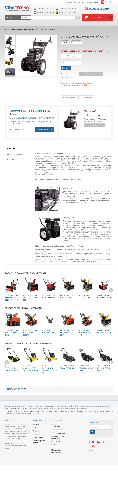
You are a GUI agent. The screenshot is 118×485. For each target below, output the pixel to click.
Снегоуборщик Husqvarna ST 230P (85, 332)
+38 (45, 9)
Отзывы (11, 160)
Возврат (36, 424)
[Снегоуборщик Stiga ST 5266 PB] (105, 320)
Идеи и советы (38, 437)
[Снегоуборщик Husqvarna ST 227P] (68, 320)
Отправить (65, 68)
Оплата (76, 2)
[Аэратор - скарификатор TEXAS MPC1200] (13, 355)
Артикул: (65, 40)
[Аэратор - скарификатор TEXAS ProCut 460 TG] (50, 355)
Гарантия (36, 434)
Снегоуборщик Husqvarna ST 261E (11, 332)
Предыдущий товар (69, 97)
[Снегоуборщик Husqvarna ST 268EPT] (31, 320)
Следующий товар (86, 97)
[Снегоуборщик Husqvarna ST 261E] (13, 320)
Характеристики (14, 154)
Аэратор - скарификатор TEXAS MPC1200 (11, 368)
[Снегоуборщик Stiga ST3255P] (68, 285)
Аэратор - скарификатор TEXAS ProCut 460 (31, 368)
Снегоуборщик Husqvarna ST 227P (67, 332)
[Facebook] (89, 450)
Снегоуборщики (28, 29)
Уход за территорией (15, 29)
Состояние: (76, 40)
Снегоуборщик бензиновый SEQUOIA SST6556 (12, 297)
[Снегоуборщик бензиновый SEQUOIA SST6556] (13, 285)
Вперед (10, 75)
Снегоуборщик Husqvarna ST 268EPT (30, 332)
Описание (11, 148)
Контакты (89, 2)
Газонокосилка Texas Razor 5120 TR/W (104, 368)
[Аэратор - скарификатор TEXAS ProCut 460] (31, 355)
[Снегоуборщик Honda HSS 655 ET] (105, 285)
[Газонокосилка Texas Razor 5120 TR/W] (105, 355)
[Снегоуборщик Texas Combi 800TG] (10, 40)
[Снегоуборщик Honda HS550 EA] (50, 285)
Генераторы (55, 441)
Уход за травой (57, 430)
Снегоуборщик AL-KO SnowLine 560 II (30, 297)
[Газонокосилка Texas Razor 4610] (68, 355)
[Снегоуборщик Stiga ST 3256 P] (87, 285)
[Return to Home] (5, 29)
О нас (82, 2)
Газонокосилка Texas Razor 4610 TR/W (86, 368)
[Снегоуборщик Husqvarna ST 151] (50, 320)
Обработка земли (58, 433)
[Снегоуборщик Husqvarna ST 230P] (87, 320)
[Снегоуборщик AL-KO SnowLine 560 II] (31, 285)
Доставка (69, 2)
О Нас (35, 428)
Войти (98, 2)
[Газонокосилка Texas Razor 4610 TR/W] (87, 355)
